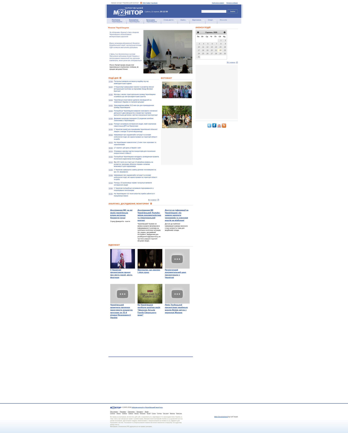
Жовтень (172, 413)
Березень (142, 413)
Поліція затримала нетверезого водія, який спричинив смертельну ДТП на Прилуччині (135, 125)
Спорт (210, 20)
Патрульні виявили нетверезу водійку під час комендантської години (131, 82)
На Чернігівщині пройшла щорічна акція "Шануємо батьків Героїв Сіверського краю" (149, 310)
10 (199, 47)
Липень (118, 413)
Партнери (131, 411)
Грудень (159, 413)
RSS (144, 3)
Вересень (179, 413)
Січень (154, 413)
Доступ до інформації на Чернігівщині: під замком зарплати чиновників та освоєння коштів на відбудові (176, 215)
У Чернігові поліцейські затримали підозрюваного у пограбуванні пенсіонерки (134, 189)
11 (203, 47)
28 (216, 54)
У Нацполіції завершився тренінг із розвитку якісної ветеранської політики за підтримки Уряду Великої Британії (134, 89)
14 (216, 47)
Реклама (123, 411)
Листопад (166, 413)
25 (203, 54)
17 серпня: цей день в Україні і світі (127, 148)
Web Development (221, 417)
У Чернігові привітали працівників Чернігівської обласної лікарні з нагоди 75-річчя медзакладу (135, 130)
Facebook (154, 3)
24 (199, 54)
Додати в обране (232, 3)
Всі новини (152, 200)
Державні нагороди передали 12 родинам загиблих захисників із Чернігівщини (133, 119)
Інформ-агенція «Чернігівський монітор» (127, 8)
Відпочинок (196, 20)
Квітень (136, 413)
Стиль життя (168, 20)
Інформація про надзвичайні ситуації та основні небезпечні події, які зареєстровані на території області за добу (135, 137)
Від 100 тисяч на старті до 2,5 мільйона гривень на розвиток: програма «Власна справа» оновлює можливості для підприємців (133, 164)
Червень (124, 413)
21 (216, 50)
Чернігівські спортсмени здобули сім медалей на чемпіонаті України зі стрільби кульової (132, 101)
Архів (146, 411)
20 (212, 50)
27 (212, 54)
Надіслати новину (218, 3)
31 (199, 57)
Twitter (148, 3)
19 (207, 50)
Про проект (114, 411)
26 (207, 54)
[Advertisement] (181, 147)
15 (220, 47)
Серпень (112, 413)
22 (220, 50)
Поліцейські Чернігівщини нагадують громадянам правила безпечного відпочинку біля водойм (136, 158)
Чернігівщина (117, 21)
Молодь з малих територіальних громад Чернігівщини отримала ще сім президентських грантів (135, 95)
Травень (130, 413)
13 (212, 47)
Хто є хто (223, 20)
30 (225, 54)
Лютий (148, 413)
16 (225, 47)
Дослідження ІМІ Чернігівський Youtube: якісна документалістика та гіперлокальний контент (149, 215)
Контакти (140, 411)
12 (207, 47)
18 (203, 50)
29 (220, 54)
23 (225, 50)
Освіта (182, 20)
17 (199, 50)
